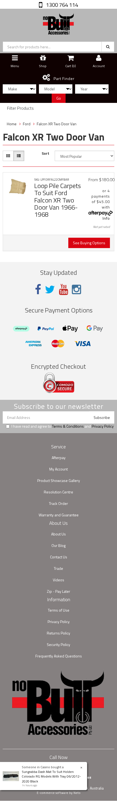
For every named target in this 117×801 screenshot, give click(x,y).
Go (58, 98)
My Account (58, 469)
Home (12, 124)
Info (106, 218)
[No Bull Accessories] (58, 22)
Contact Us (58, 557)
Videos (58, 580)
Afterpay (59, 457)
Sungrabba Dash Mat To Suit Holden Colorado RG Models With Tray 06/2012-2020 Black (51, 776)
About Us (58, 534)
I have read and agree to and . (62, 426)
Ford (26, 124)
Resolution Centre (58, 492)
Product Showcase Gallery (58, 480)
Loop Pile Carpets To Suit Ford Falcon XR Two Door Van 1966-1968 (57, 200)
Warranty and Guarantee (59, 515)
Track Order (58, 503)
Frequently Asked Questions (58, 656)
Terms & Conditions (68, 426)
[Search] (107, 46)
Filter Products (20, 108)
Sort (45, 153)
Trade (58, 568)
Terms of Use (58, 610)
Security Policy (58, 644)
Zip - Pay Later (58, 591)
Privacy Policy (102, 426)
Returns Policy (58, 633)
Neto (77, 793)
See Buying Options (89, 243)
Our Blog (58, 545)
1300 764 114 (61, 5)
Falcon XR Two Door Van (56, 124)
